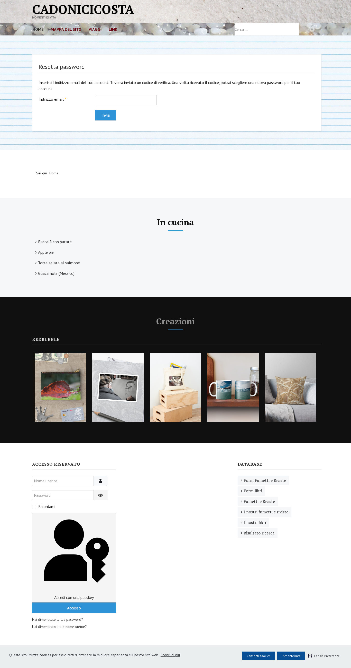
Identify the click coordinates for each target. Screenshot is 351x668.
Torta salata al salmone (59, 262)
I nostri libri (255, 522)
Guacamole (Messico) (56, 273)
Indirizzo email (52, 99)
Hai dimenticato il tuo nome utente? (59, 626)
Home (38, 29)
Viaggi (95, 29)
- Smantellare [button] (291, 656)
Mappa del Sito (66, 29)
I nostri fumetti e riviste (266, 512)
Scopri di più (170, 655)
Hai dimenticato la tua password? (57, 619)
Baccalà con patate (55, 241)
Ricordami (46, 506)
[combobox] (267, 29)
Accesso (74, 607)
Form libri (253, 491)
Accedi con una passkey (74, 597)
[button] (324, 656)
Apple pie (46, 252)
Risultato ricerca (259, 533)
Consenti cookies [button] (259, 656)
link (113, 29)
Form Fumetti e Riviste (265, 480)
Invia (105, 115)
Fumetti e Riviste (259, 501)
